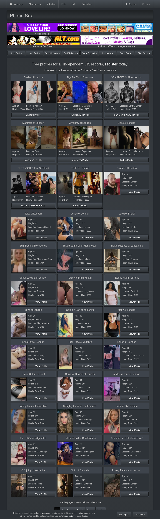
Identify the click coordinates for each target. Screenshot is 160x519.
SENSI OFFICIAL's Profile (127, 114)
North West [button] (15, 53)
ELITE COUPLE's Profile (33, 205)
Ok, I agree (124, 514)
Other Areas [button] (143, 53)
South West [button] (107, 53)
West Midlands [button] (51, 53)
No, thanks (140, 514)
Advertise (51, 3)
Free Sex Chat (116, 33)
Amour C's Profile (80, 160)
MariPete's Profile (33, 160)
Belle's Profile (126, 160)
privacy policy (68, 515)
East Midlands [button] (70, 53)
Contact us (86, 3)
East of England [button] (88, 53)
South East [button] (125, 53)
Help (74, 3)
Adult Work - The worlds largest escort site (116, 46)
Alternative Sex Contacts (43, 46)
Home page (17, 3)
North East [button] (33, 53)
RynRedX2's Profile (80, 114)
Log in (147, 3)
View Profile (134, 192)
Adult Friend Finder (43, 33)
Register (132, 3)
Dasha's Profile (33, 114)
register (111, 64)
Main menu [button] (34, 3)
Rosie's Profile (80, 205)
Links (63, 3)
